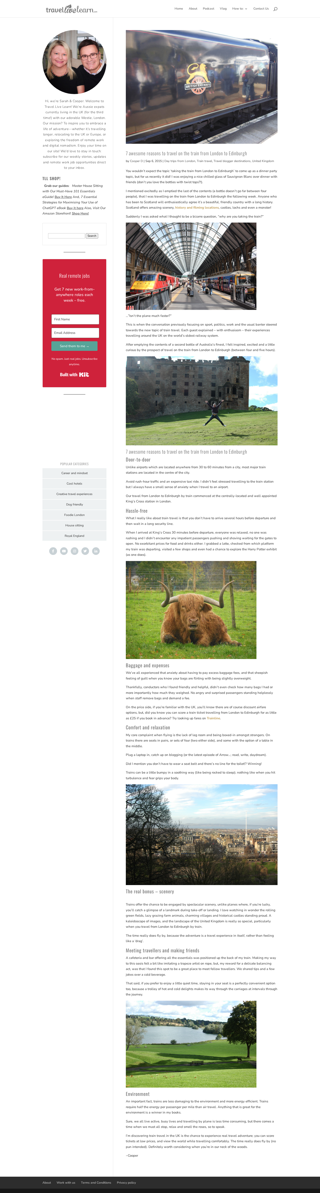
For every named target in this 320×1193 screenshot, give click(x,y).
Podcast (208, 9)
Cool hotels (74, 484)
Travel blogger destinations (232, 161)
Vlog (223, 9)
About (193, 9)
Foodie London (74, 515)
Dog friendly (74, 504)
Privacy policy (126, 1183)
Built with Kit (74, 375)
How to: (237, 9)
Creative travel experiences (74, 494)
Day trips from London (179, 161)
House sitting (74, 525)
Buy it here (75, 208)
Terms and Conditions (96, 1183)
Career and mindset (74, 473)
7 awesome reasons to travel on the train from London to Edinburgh (186, 153)
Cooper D (136, 161)
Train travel (204, 161)
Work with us (66, 1183)
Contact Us (261, 9)
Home (179, 9)
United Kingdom (263, 161)
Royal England (74, 536)
